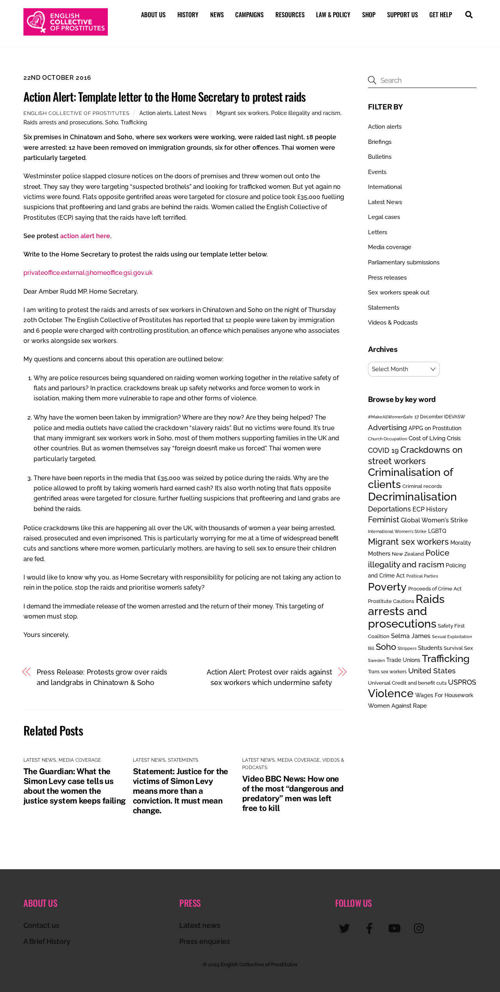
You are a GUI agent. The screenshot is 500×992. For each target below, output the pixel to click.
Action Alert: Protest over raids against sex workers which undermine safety (269, 677)
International (385, 186)
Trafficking (134, 122)
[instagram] (421, 928)
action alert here (85, 236)
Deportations (389, 509)
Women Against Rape (397, 705)
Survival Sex (458, 648)
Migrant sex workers (242, 112)
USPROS (462, 682)
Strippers (407, 648)
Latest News (190, 112)
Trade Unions (403, 660)
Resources (290, 14)
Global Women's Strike (434, 520)
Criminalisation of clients (410, 478)
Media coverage (80, 760)
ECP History (430, 509)
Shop (368, 14)
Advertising (387, 427)
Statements (183, 760)
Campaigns (249, 14)
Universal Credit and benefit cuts (407, 683)
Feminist (383, 519)
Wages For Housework (444, 695)
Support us (402, 14)
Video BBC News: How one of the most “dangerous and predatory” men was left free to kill (293, 793)
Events (377, 172)
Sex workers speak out (398, 292)
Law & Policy (333, 14)
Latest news (199, 925)
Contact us (41, 925)
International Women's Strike (397, 531)
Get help (440, 14)
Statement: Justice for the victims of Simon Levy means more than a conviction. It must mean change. (180, 790)
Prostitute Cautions (391, 601)
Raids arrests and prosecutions (62, 122)
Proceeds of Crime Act (435, 589)
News (217, 14)
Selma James (410, 636)
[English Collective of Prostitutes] (65, 31)
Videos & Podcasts (393, 322)
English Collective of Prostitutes (76, 113)
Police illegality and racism (305, 112)
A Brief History (46, 941)
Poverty (387, 586)
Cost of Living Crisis (435, 438)
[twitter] (346, 928)
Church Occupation (387, 438)
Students (430, 647)
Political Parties (422, 576)
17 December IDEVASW (439, 417)
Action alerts (155, 112)
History (187, 14)
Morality (460, 543)
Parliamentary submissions (403, 262)
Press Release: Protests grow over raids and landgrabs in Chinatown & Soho (102, 677)
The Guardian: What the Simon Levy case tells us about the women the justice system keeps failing (74, 785)
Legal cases (384, 217)
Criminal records (422, 486)
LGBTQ (437, 530)
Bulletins (379, 156)
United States (431, 670)
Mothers (379, 553)
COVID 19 (383, 450)
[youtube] (396, 928)
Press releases (387, 277)
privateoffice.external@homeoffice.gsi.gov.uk (88, 272)
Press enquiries (204, 941)
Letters (377, 232)
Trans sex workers (387, 671)
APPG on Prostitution (435, 428)
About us (153, 14)
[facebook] (371, 928)
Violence (391, 693)
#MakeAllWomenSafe (390, 417)
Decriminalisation (412, 496)
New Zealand (408, 554)
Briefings (379, 141)
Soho (111, 122)
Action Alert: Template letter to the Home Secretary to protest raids (164, 96)
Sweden (376, 660)
